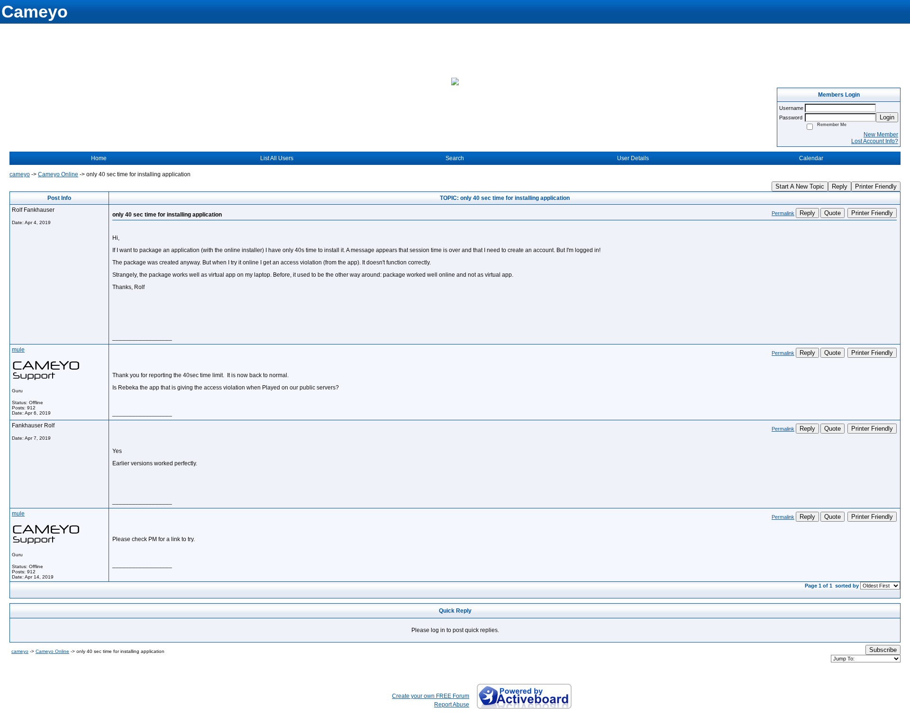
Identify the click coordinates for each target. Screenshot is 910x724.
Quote (832, 213)
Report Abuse (451, 704)
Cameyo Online (58, 174)
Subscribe (883, 649)
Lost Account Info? (874, 141)
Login (887, 117)
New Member (881, 134)
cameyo (19, 174)
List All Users (276, 158)
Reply (839, 186)
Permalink (783, 213)
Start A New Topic (799, 186)
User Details (633, 158)
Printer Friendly (876, 186)
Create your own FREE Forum (430, 696)
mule (18, 349)
